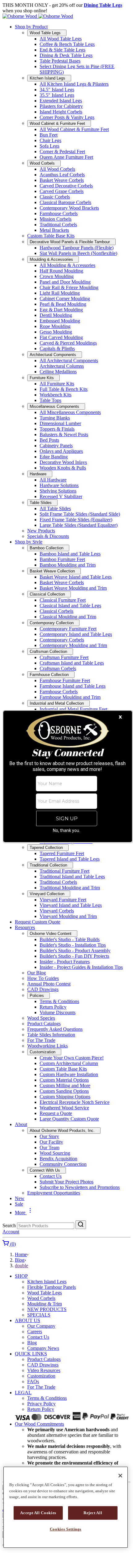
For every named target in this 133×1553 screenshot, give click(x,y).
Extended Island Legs (61, 100)
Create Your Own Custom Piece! (72, 1057)
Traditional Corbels (58, 224)
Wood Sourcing (55, 1153)
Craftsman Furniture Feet (64, 657)
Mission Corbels (55, 219)
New (19, 1198)
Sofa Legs (49, 146)
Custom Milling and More (65, 1085)
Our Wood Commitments (39, 1424)
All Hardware (53, 479)
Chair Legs (50, 140)
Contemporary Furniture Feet (68, 628)
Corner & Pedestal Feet (62, 151)
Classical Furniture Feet (63, 600)
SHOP (21, 1276)
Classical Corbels (56, 611)
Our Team (49, 1147)
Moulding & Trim (44, 1303)
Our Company (41, 1326)
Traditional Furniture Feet (64, 871)
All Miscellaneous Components (70, 412)
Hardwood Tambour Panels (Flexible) (77, 247)
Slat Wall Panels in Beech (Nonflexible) (78, 253)
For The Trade (41, 1040)
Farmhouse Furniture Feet (65, 680)
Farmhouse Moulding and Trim (70, 697)
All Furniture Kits (57, 383)
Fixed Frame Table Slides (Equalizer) (76, 519)
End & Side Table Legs (62, 49)
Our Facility (51, 1142)
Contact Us (51, 1176)
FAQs (33, 1381)
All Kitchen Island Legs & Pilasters (74, 84)
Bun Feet (49, 134)
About (21, 1124)
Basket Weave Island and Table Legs (76, 577)
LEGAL (23, 1392)
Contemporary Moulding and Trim (73, 645)
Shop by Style (28, 541)
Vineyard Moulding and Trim (68, 916)
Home (21, 1254)
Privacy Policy (41, 1403)
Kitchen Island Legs (46, 1281)
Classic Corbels (55, 196)
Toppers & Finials (57, 429)
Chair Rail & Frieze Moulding (69, 287)
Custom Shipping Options (65, 1096)
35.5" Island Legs (57, 95)
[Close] (120, 1475)
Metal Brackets (54, 230)
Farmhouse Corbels (59, 213)
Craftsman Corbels (58, 668)
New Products (41, 530)
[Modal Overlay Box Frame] (67, 776)
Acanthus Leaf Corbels (62, 174)
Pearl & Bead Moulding (63, 304)
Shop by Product (31, 26)
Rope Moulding (55, 326)
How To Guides (43, 978)
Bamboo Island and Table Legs (70, 553)
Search (9, 1225)
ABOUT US (27, 1320)
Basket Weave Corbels (62, 180)
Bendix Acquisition (58, 1158)
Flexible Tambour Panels (51, 1287)
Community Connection (63, 1164)
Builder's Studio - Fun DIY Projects (74, 956)
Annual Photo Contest (49, 983)
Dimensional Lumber (60, 423)
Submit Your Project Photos (66, 1181)
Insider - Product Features (65, 961)
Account (10, 1231)
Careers (34, 1331)
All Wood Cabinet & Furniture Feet (74, 129)
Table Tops (50, 400)
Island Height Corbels (61, 111)
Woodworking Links (47, 1045)
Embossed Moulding (60, 320)
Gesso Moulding (56, 331)
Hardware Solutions (59, 485)
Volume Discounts (57, 1012)
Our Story (49, 1136)
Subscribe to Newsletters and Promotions (80, 1187)
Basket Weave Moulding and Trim (73, 588)
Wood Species (41, 1018)
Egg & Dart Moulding (61, 309)
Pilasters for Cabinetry (61, 106)
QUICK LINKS (31, 1353)
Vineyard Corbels (57, 910)
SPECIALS (38, 1314)
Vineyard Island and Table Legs (71, 905)
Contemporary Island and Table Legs (76, 634)
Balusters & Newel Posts (64, 434)
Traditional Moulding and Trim (70, 887)
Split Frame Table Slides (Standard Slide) (80, 514)
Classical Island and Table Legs (70, 605)
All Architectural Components (69, 360)
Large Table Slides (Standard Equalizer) (79, 525)
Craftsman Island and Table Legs (72, 663)
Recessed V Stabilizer (61, 496)
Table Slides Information (51, 1034)
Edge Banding (54, 456)
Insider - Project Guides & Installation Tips (81, 967)
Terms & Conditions (59, 1001)
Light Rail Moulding (60, 293)
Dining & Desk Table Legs (66, 55)
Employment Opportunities (53, 1192)
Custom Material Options (64, 1080)
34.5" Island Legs (57, 89)
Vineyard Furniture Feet (63, 899)
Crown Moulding (57, 276)
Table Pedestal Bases (60, 61)
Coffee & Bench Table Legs (67, 44)
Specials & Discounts (48, 536)
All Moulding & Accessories (67, 265)
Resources (25, 927)
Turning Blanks (55, 417)
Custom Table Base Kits (51, 235)
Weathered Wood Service (64, 1107)
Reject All (93, 1512)
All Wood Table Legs (61, 38)
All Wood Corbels (57, 169)
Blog (19, 1260)
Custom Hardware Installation (69, 1074)
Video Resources (43, 1370)
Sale (19, 1204)
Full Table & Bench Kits (64, 389)
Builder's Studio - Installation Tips (73, 945)
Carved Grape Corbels (62, 191)
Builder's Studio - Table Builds (70, 939)
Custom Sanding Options (64, 1091)
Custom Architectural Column (69, 1063)
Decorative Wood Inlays (63, 462)
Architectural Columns (62, 366)
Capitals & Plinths (57, 348)
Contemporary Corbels (62, 639)
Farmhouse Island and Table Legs (72, 686)
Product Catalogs (44, 1023)
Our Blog (36, 972)
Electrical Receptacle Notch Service (74, 1102)
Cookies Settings (66, 1529)
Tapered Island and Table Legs (70, 859)
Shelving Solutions (58, 491)
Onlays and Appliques (61, 451)
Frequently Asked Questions (55, 1029)
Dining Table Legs (103, 5)
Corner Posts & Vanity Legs (67, 117)
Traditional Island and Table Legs (72, 876)
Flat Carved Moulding (61, 337)
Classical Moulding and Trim (68, 616)
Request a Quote (56, 1113)
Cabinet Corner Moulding (65, 298)
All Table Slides (55, 508)
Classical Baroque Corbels (65, 202)
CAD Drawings (42, 989)
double (21, 1265)
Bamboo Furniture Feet (62, 559)
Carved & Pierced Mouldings (68, 343)
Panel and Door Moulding (65, 282)
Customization (41, 1376)
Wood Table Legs (44, 1292)
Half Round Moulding (61, 270)
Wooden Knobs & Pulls (63, 467)
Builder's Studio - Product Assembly (75, 950)
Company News (43, 1348)
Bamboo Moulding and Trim (68, 565)
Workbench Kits (55, 394)
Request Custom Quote (37, 921)
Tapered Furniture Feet (62, 853)
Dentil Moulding (56, 315)
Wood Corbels (41, 1298)
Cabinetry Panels (56, 445)
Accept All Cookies (38, 1512)
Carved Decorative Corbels (66, 185)
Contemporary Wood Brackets (69, 208)
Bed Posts (49, 440)
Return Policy (53, 1007)
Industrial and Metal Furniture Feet (73, 709)
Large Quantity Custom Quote (69, 1118)
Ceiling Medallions (58, 371)
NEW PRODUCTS (46, 1309)
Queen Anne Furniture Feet (66, 157)
